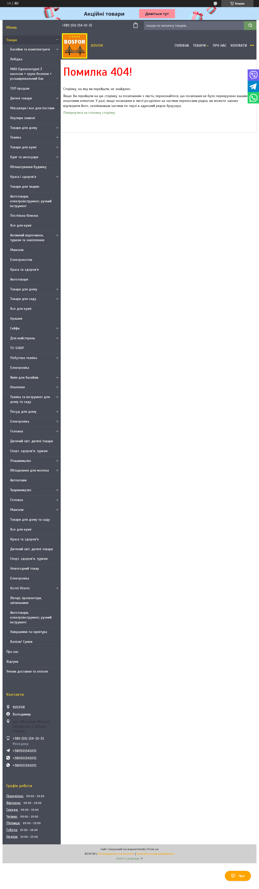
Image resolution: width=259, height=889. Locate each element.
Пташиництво (20, 461)
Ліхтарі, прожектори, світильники (26, 600)
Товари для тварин (24, 186)
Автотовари (19, 279)
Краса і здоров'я (23, 177)
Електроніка (19, 368)
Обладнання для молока (29, 470)
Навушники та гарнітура (28, 632)
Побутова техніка (23, 358)
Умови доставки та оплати (27, 671)
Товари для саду (23, 299)
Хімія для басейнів (24, 377)
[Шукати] (250, 25)
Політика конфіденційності (156, 853)
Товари (11, 40)
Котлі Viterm (20, 588)
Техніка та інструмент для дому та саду (30, 399)
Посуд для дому (23, 411)
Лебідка (16, 59)
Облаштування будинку (28, 167)
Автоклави (18, 480)
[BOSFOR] (74, 45)
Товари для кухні (23, 147)
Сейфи (14, 328)
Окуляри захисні (22, 118)
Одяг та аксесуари (24, 157)
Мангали (17, 250)
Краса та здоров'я (24, 269)
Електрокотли (21, 260)
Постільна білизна (24, 215)
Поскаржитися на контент (116, 853)
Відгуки (12, 661)
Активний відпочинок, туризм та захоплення (27, 237)
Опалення (17, 387)
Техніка (15, 137)
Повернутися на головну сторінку (89, 112)
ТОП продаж (20, 88)
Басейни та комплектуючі (30, 49)
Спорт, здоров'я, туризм (29, 451)
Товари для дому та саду (30, 519)
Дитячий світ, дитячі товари (31, 441)
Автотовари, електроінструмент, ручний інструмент (31, 201)
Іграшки (16, 318)
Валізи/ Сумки (21, 642)
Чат (242, 876)
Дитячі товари (21, 98)
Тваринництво (20, 490)
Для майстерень (22, 338)
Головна (16, 431)
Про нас (12, 652)
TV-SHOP (17, 348)
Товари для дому (23, 128)
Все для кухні (20, 225)
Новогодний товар (24, 568)
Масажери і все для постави (32, 108)
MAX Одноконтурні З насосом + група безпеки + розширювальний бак (31, 74)
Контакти (238, 45)
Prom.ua (153, 849)
